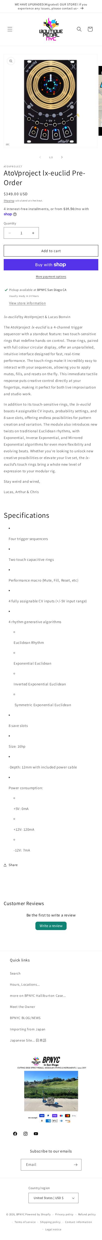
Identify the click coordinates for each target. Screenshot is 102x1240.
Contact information (78, 1222)
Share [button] (13, 865)
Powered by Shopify (38, 1214)
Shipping (9, 200)
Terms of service (25, 1222)
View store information (27, 303)
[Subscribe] (75, 1165)
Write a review (51, 925)
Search (15, 973)
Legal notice (53, 1229)
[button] (9, 29)
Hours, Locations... (25, 984)
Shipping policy (50, 1222)
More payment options (51, 276)
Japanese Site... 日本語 (28, 1040)
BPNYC (20, 1214)
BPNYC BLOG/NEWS (25, 1018)
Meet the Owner (22, 1006)
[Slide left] (40, 157)
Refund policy (87, 1214)
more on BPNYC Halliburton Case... (38, 995)
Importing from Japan (28, 1029)
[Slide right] (61, 157)
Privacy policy (64, 1214)
